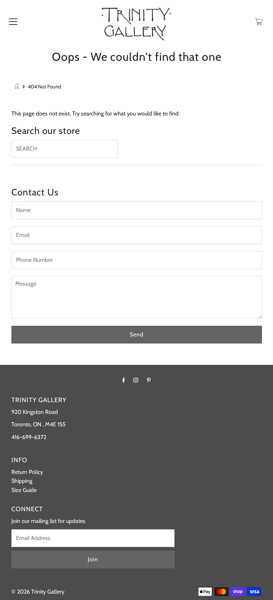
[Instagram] (135, 380)
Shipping (21, 480)
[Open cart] (259, 21)
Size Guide (24, 490)
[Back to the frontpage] (18, 86)
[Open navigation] (13, 21)
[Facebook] (123, 380)
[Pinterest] (149, 380)
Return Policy (27, 472)
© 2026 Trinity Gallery (37, 591)
